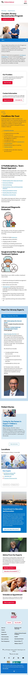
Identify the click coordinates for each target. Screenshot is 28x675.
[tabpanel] (14, 358)
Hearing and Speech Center (10, 190)
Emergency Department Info (10, 478)
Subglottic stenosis (9, 130)
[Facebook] (4, 658)
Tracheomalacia (8, 147)
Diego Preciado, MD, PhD (10, 334)
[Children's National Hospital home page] (8, 2)
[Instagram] (9, 658)
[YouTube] (23, 658)
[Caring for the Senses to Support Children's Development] (9, 413)
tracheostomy (20, 141)
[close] (14, 671)
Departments (11, 10)
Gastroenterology (7, 185)
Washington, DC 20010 (9, 474)
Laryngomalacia (8, 143)
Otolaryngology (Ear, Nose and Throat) (13, 180)
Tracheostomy (6, 286)
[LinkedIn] (18, 658)
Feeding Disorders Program (10, 192)
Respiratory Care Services (9, 194)
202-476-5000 (14, 654)
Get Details (5, 668)
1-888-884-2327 (7, 476)
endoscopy (14, 237)
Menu (3, 40)
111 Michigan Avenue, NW (9, 473)
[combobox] (14, 316)
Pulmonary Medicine (8, 182)
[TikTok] (14, 658)
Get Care (3, 10)
